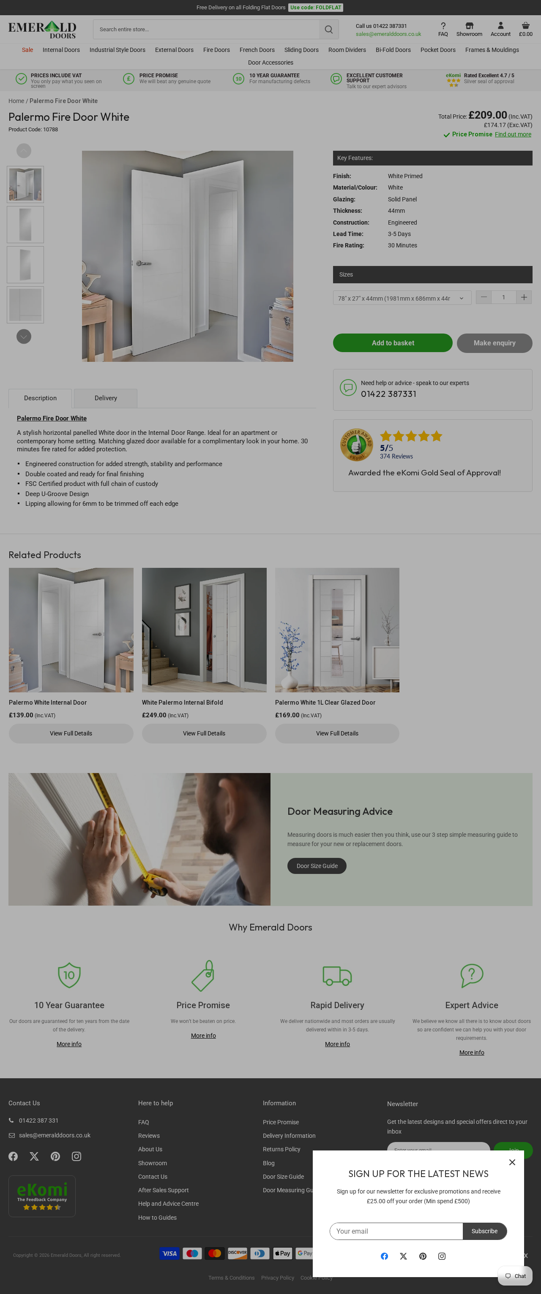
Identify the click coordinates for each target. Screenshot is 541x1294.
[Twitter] (403, 1256)
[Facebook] (384, 1256)
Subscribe (484, 1231)
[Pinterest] (422, 1256)
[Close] (512, 1162)
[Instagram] (441, 1256)
